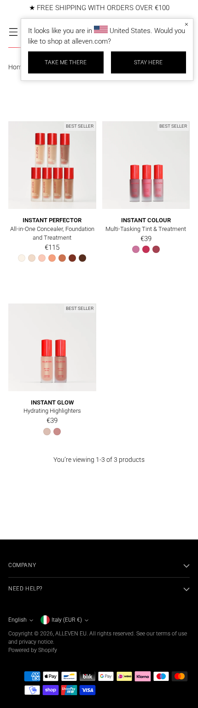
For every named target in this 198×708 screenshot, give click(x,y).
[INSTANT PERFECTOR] (52, 165)
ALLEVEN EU (71, 633)
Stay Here (148, 62)
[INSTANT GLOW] (52, 347)
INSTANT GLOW (52, 402)
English (17, 620)
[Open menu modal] (13, 31)
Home (16, 67)
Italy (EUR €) (67, 620)
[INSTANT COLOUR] (146, 165)
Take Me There (66, 62)
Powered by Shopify (32, 650)
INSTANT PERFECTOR (52, 220)
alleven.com (90, 41)
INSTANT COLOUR (146, 220)
